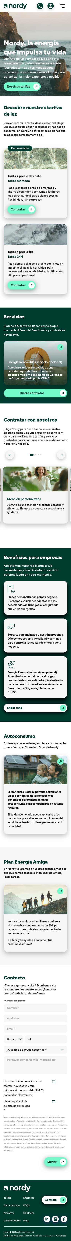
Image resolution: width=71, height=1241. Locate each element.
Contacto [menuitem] (28, 1213)
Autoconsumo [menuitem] (12, 1205)
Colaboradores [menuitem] (12, 1220)
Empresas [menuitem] (28, 1197)
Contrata (51, 1200)
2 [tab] (37, 456)
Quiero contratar (32, 393)
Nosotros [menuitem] (9, 1213)
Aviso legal (61, 1236)
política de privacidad (17, 1105)
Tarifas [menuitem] (7, 1197)
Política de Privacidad (13, 1236)
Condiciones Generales (43, 1236)
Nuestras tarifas (18, 86)
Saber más (14, 708)
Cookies (28, 1236)
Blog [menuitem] (25, 1220)
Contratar (18, 209)
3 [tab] (39, 456)
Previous (10, 455)
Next (61, 455)
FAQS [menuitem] (26, 1205)
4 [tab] (42, 456)
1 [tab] (32, 456)
